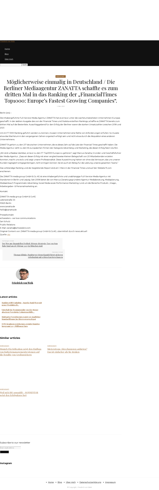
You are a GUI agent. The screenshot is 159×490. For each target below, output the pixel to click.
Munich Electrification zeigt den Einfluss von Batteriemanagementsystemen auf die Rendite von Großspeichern (20, 351)
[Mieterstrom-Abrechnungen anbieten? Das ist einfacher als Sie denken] (68, 372)
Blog (6, 54)
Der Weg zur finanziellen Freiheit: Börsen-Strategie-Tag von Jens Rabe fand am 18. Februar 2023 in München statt (30, 244)
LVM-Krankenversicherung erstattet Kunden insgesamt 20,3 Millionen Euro (21, 325)
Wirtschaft (60, 76)
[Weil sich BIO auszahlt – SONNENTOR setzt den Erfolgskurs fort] (21, 413)
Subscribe (4, 452)
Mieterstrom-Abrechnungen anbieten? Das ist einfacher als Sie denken (67, 350)
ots (8, 234)
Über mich (9, 59)
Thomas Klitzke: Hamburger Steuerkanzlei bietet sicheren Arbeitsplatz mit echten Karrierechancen (38, 256)
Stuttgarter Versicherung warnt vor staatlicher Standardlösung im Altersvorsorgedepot (21, 318)
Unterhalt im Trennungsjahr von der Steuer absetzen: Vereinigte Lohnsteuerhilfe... (20, 311)
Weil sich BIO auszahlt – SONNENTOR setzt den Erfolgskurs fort (19, 394)
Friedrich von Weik (22, 282)
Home (7, 49)
